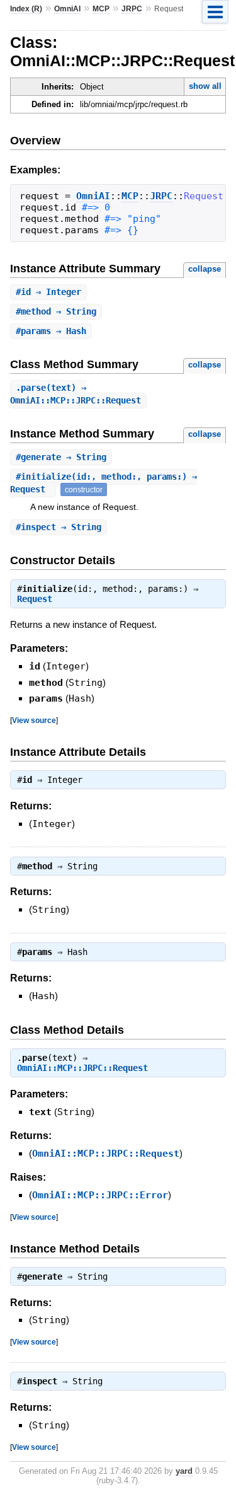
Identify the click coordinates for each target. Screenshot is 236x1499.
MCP (101, 8)
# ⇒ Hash (51, 331)
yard (184, 1471)
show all (205, 86)
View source (34, 720)
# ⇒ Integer (48, 292)
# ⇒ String (56, 311)
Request (34, 599)
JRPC (131, 8)
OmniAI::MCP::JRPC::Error (100, 1195)
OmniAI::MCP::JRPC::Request (82, 1068)
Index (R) (26, 8)
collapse (204, 269)
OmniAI (67, 8)
